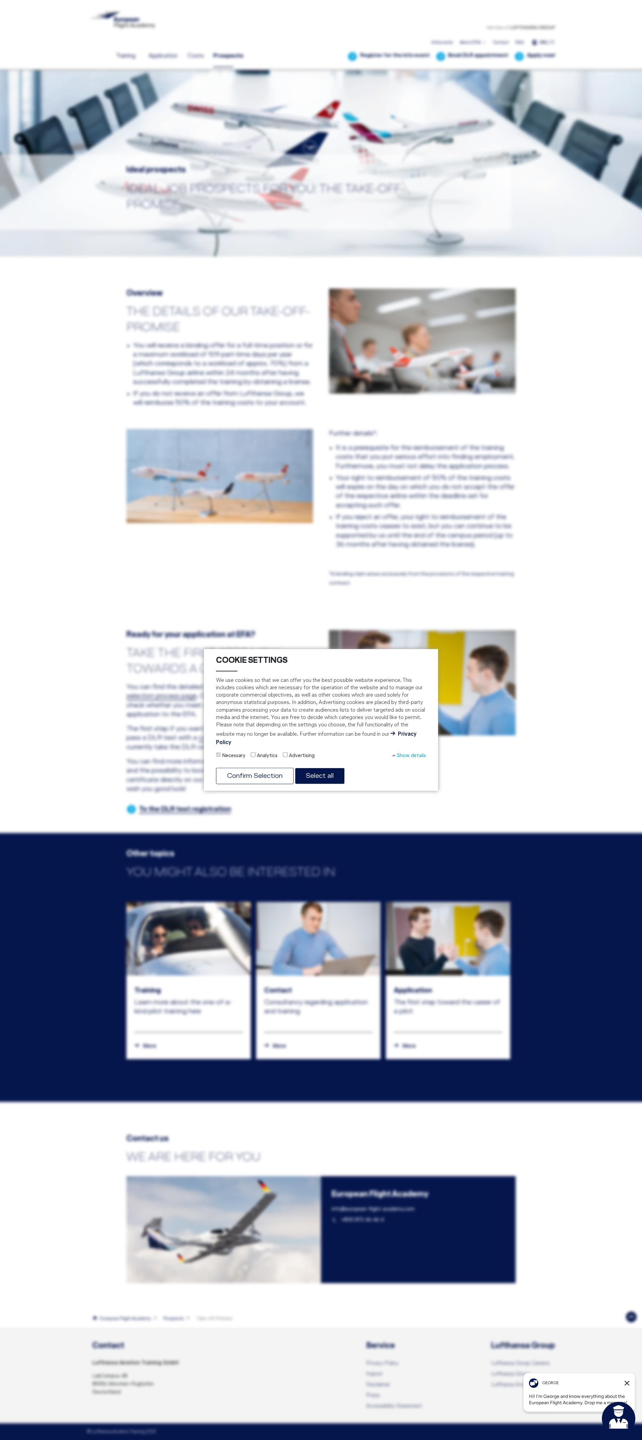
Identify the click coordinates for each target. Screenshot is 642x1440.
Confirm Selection (255, 776)
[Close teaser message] (627, 1383)
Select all (320, 776)
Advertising (302, 755)
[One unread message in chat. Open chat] (618, 1418)
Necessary (233, 755)
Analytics (267, 755)
